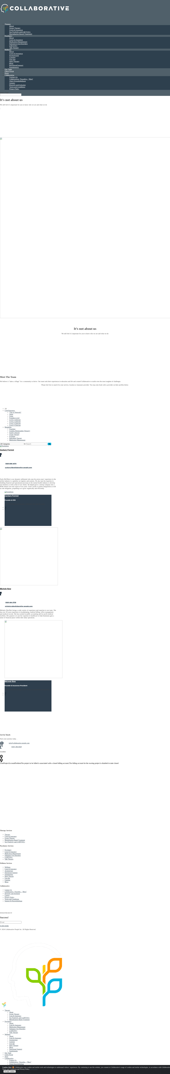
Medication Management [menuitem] (17, 1027)
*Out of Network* (15, 412)
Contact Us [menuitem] (12, 1060)
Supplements (14, 67)
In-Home (12, 436)
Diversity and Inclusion (17, 85)
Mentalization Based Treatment (20, 34)
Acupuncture (14, 55)
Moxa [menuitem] (11, 1047)
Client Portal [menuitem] (9, 1055)
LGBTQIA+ (13, 46)
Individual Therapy (15, 438)
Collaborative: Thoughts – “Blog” (21, 79)
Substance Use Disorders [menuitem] (17, 1029)
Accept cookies (9, 1071)
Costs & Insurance (16, 30)
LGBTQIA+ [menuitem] (13, 1031)
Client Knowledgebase (17, 81)
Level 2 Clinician (15, 422)
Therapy (7, 834)
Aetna (11, 414)
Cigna (11, 416)
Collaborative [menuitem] (9, 1058)
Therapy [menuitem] (7, 1010)
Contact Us (13, 77)
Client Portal (9, 71)
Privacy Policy (14, 89)
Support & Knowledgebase (13, 901)
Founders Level (14, 418)
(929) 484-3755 (10, 602)
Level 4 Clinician (15, 425)
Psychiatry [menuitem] (8, 1021)
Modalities (8, 427)
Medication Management (18, 42)
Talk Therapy (14, 48)
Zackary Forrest (7, 450)
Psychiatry (8, 36)
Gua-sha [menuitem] (12, 1044)
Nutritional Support (16, 65)
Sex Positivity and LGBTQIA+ (20, 32)
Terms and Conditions (17, 87)
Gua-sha (12, 59)
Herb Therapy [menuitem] (13, 1045)
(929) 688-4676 (10, 463)
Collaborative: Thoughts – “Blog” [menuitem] (20, 1062)
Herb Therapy (14, 61)
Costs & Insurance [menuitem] (15, 1016)
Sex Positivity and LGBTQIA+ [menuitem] (19, 1018)
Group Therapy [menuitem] (14, 1014)
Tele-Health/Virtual (17, 760)
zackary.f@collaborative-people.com (18, 467)
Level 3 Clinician (15, 423)
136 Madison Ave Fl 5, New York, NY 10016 (26, 756)
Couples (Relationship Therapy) (19, 431)
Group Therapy (14, 28)
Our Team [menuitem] (8, 1053)
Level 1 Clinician (15, 420)
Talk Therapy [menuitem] (13, 1032)
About (11, 26)
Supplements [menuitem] (13, 1051)
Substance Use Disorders (18, 44)
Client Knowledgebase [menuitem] (16, 1064)
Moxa (11, 63)
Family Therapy (14, 433)
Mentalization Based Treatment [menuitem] (19, 1020)
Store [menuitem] (6, 1056)
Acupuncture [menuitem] (13, 1040)
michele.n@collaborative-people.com (19, 606)
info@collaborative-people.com (19, 743)
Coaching (12, 429)
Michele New (5, 589)
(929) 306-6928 (16, 747)
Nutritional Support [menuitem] (15, 1049)
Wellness (7, 867)
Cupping (12, 57)
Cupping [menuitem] (12, 1042)
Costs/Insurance (10, 410)
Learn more (34, 1069)
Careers (12, 83)
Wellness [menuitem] (7, 1034)
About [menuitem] (11, 1012)
